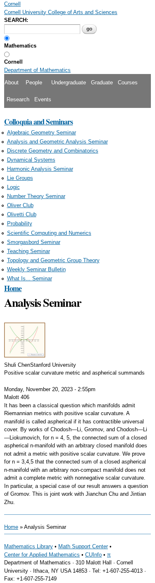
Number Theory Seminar (36, 196)
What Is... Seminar (29, 278)
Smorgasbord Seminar (33, 242)
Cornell (13, 62)
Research (18, 99)
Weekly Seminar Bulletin (36, 269)
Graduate (102, 82)
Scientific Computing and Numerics (49, 233)
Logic (13, 187)
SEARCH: (16, 20)
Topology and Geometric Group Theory (53, 260)
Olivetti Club (21, 214)
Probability (19, 223)
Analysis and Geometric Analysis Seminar (57, 142)
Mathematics (20, 46)
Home (12, 288)
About (12, 82)
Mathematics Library (28, 546)
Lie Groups (20, 178)
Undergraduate (68, 82)
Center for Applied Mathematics (42, 555)
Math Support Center (83, 546)
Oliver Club (20, 205)
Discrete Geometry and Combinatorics (52, 151)
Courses (128, 82)
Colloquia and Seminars (38, 121)
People (34, 82)
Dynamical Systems (31, 160)
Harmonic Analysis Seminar (40, 169)
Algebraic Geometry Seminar (41, 132)
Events (42, 99)
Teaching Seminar (28, 251)
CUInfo (93, 555)
